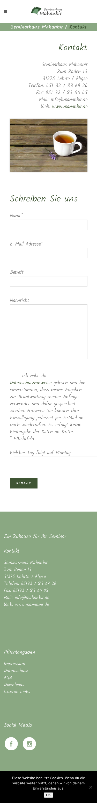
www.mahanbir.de (69, 107)
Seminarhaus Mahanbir (36, 27)
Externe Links (17, 691)
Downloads (14, 684)
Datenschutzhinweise (30, 383)
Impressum (14, 663)
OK (48, 795)
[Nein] (90, 787)
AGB (8, 677)
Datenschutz (16, 670)
